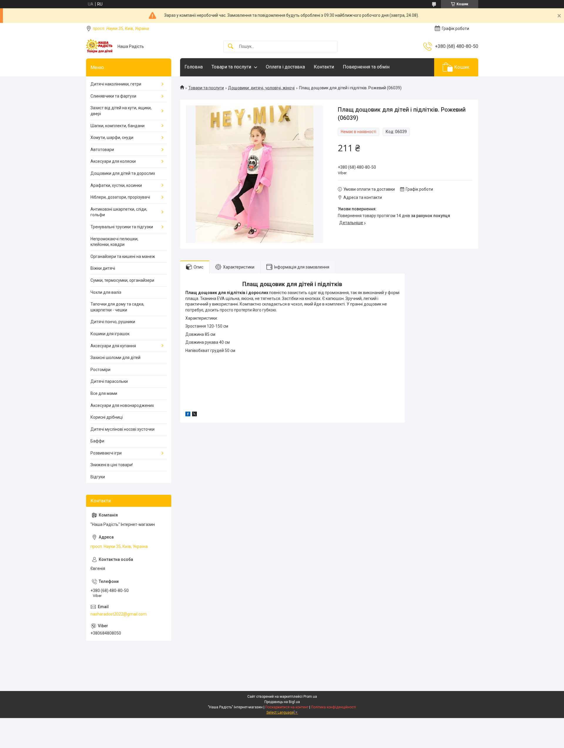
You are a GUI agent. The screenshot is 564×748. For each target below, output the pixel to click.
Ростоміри (100, 369)
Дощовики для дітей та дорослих (122, 173)
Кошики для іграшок (110, 333)
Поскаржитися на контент (286, 707)
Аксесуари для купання (113, 345)
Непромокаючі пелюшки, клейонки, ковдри (114, 242)
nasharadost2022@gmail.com (118, 614)
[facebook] (187, 414)
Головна (193, 67)
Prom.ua (310, 697)
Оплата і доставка (285, 67)
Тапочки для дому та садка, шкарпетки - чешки (117, 307)
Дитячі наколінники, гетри (115, 84)
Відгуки (97, 476)
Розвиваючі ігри (106, 453)
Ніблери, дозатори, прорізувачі (120, 197)
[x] (194, 414)
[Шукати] (230, 46)
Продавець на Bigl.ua (282, 702)
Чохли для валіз (105, 292)
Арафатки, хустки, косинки (116, 185)
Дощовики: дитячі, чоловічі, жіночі (261, 87)
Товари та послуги (231, 67)
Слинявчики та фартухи (113, 96)
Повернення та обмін (366, 67)
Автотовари (102, 149)
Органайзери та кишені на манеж (122, 256)
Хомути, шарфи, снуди (111, 137)
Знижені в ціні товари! (111, 464)
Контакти (324, 67)
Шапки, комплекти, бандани (117, 125)
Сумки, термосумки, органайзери (122, 280)
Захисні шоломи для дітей (115, 357)
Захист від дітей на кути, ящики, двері (121, 110)
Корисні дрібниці (106, 417)
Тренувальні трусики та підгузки (121, 226)
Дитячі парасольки (109, 381)
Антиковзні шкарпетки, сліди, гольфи (118, 212)
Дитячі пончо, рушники (112, 321)
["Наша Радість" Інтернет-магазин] (99, 46)
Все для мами (103, 393)
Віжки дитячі (102, 268)
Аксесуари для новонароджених (122, 405)
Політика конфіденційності (333, 707)
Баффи (97, 441)
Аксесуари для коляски (113, 161)
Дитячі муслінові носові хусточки (122, 429)
